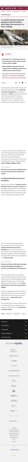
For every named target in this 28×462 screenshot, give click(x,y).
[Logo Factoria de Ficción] (14, 376)
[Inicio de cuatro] (2, 8)
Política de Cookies (14, 435)
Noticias (3, 11)
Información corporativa (14, 429)
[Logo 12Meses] (14, 406)
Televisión (9, 11)
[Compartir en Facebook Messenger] (22, 82)
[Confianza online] (14, 456)
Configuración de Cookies (14, 433)
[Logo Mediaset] (14, 344)
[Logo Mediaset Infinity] (14, 351)
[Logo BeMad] (14, 391)
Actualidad (24, 313)
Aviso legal (14, 427)
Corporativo (5, 325)
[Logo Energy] (14, 386)
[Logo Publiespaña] (14, 416)
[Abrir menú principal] (26, 8)
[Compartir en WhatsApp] (16, 82)
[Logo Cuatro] (14, 361)
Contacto (14, 441)
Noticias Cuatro (6, 337)
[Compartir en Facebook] (25, 82)
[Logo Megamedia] (15, 449)
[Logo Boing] (14, 381)
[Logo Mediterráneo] (14, 420)
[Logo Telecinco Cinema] (14, 401)
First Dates (23, 11)
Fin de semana (5, 14)
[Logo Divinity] (14, 366)
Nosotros (4, 321)
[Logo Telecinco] (14, 356)
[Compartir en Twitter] (19, 82)
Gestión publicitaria (14, 437)
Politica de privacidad (14, 431)
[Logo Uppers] (14, 396)
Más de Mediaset (6, 333)
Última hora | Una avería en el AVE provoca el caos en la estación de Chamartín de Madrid (14, 171)
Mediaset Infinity (16, 11)
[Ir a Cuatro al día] (10, 8)
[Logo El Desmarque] (14, 370)
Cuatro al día (8, 53)
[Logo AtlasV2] (14, 411)
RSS (14, 439)
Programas (4, 329)
